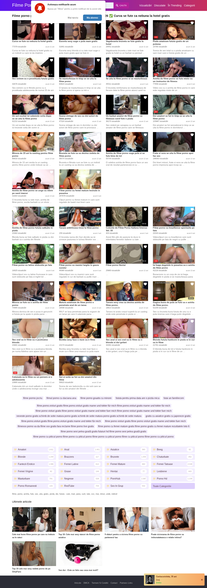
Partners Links (126, 583)
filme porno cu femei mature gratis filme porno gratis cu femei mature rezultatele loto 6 (143, 426)
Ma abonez (92, 17)
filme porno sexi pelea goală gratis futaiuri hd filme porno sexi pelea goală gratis (103, 431)
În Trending (175, 5)
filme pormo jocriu (32, 398)
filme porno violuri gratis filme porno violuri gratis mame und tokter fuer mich (145, 421)
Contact (114, 583)
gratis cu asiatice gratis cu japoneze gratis (168, 416)
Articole (77, 583)
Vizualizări (145, 5)
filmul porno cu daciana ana (61, 398)
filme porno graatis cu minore (96, 398)
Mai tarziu (73, 17)
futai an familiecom (174, 398)
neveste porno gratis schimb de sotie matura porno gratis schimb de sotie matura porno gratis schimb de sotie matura (79, 416)
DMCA (86, 583)
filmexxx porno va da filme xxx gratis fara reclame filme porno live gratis (56, 426)
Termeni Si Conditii (100, 583)
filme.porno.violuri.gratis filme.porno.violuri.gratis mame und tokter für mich (61, 421)
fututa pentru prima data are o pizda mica (137, 398)
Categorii (189, 5)
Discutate (159, 5)
